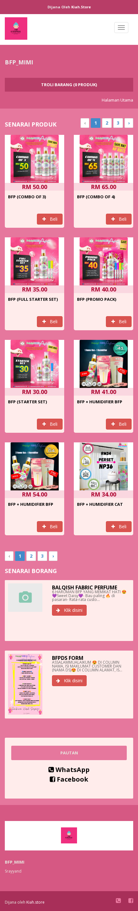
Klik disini (71, 610)
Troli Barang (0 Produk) (69, 84)
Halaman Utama (117, 100)
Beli (51, 219)
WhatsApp (72, 769)
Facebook (71, 779)
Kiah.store (81, 6)
